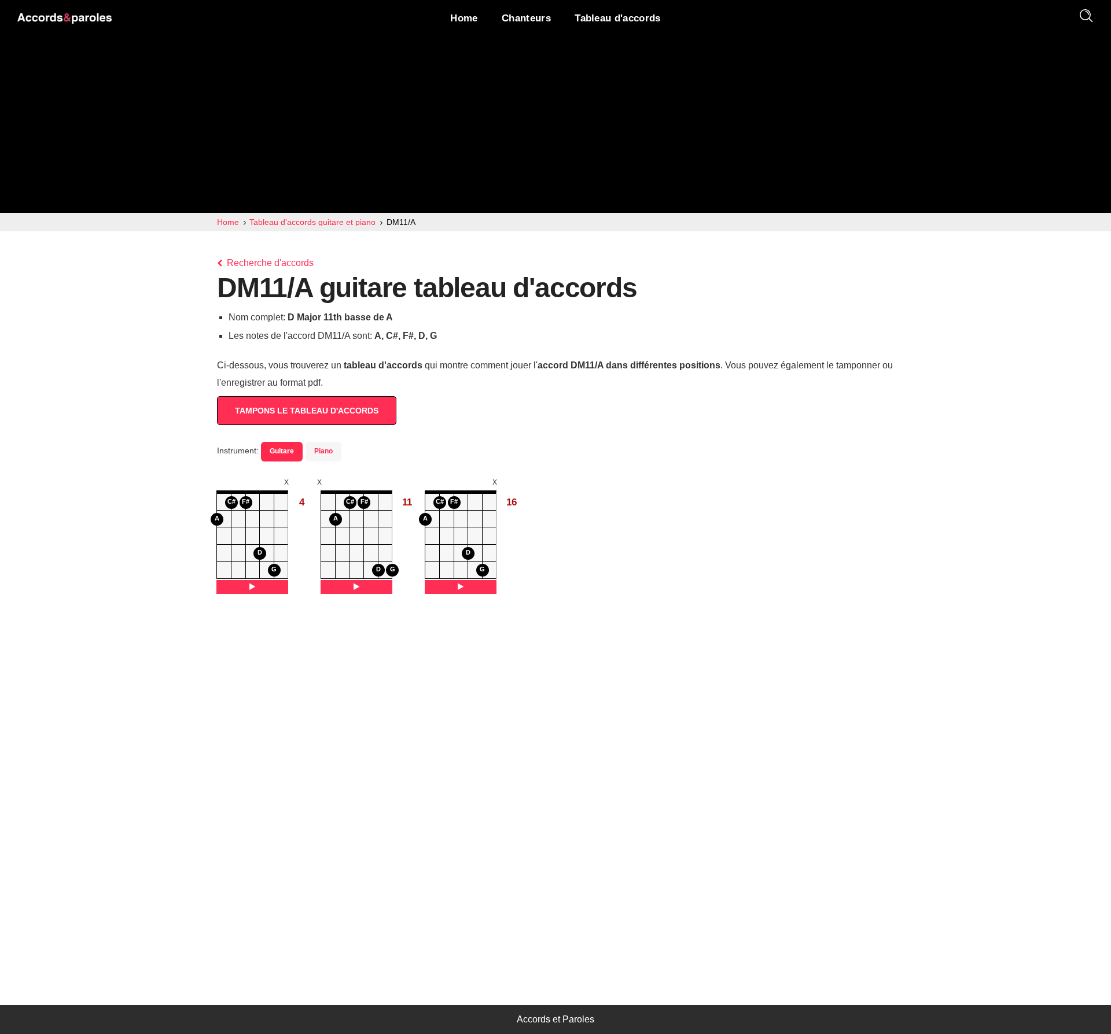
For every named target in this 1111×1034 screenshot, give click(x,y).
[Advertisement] (555, 126)
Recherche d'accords (269, 263)
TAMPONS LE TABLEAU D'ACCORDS (306, 410)
